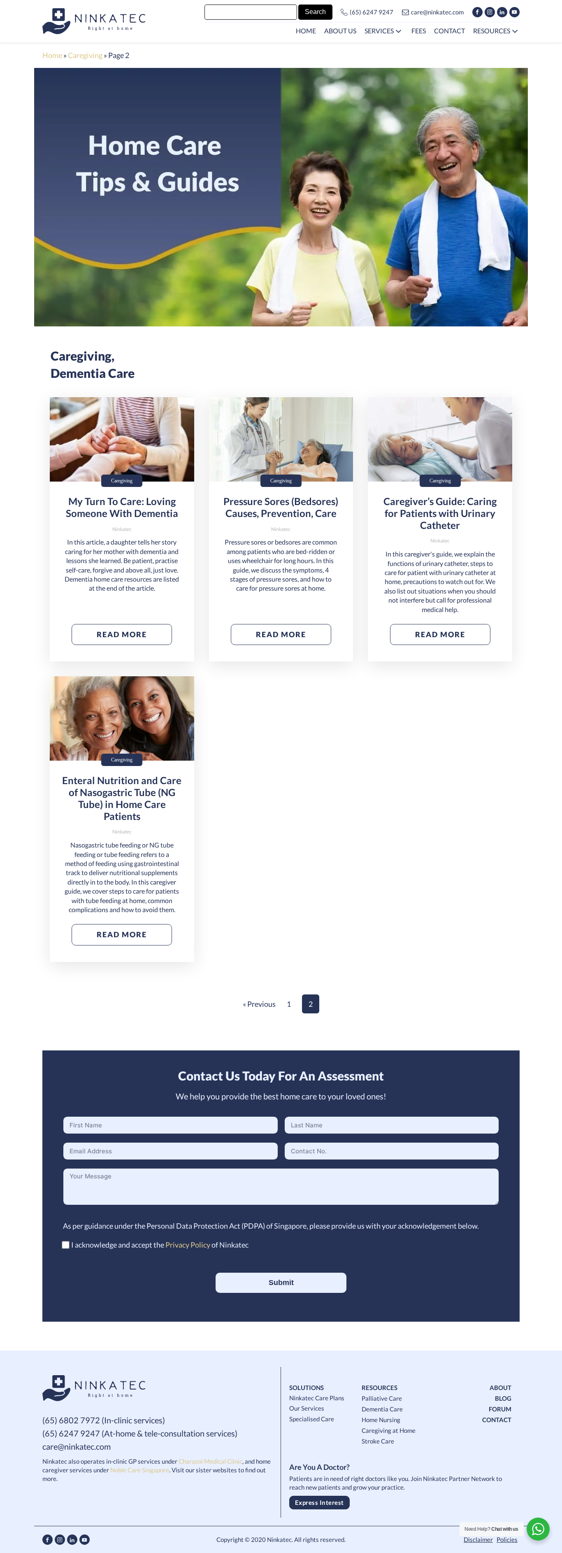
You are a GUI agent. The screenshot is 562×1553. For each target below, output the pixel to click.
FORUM (500, 1409)
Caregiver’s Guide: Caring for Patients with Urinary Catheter (440, 513)
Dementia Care (93, 373)
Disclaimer (478, 1539)
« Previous (259, 1003)
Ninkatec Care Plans (316, 1398)
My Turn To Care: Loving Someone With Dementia (122, 507)
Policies (507, 1539)
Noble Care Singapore (139, 1470)
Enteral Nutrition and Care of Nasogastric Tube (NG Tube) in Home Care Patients (121, 798)
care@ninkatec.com (437, 12)
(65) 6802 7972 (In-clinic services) (103, 1420)
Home (52, 55)
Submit (281, 1282)
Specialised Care (311, 1419)
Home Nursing (381, 1419)
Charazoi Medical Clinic (210, 1461)
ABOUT (500, 1387)
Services (379, 31)
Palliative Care (382, 1398)
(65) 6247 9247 (371, 12)
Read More (122, 634)
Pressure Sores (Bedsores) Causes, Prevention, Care (280, 507)
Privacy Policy (187, 1244)
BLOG (503, 1398)
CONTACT (496, 1419)
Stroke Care (378, 1441)
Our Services (306, 1408)
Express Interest (319, 1502)
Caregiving (85, 55)
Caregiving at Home (389, 1430)
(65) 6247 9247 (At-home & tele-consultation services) (139, 1433)
